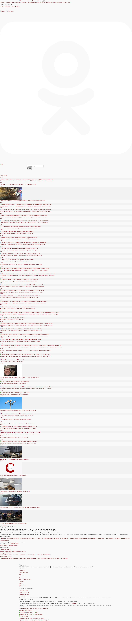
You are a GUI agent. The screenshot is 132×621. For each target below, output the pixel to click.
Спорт (20, 583)
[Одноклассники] (66, 87)
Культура (21, 581)
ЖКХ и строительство (25, 579)
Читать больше (4, 540)
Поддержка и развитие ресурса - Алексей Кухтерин (34, 620)
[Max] (1, 164)
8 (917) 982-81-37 (14, 543)
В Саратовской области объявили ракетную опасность (117, 538)
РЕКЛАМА (22, 596)
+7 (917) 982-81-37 (14, 6)
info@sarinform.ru (14, 545)
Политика (21, 576)
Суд (20, 574)
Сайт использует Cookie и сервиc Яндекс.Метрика (33, 608)
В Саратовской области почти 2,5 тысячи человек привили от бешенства (46, 538)
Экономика (22, 577)
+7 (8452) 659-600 (5, 6)
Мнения (15, 527)
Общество (22, 570)
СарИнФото (22, 585)
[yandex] (25, 614)
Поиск (29, 168)
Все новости (3, 175)
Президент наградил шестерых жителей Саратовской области (14, 538)
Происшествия (23, 572)
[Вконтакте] (10, 11)
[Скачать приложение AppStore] (5, 8)
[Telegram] (3, 11)
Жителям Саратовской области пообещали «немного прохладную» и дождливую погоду (83, 538)
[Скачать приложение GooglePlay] (16, 8)
